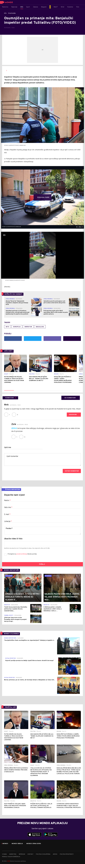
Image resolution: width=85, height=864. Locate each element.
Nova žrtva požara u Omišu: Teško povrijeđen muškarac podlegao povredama (63, 379)
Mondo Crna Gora (33, 844)
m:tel (8, 861)
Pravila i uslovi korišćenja (11, 857)
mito (7, 327)
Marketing (12, 854)
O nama (4, 854)
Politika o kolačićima (43, 854)
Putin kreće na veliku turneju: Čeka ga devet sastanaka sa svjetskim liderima (14, 379)
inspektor (28, 327)
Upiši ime (7, 447)
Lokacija (8, 521)
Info (5, 13)
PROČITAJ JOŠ (10, 707)
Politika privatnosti (66, 854)
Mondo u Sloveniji (11, 634)
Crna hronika (12, 13)
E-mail (7, 514)
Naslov (7, 500)
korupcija (17, 327)
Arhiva (55, 854)
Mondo (5, 844)
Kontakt (30, 854)
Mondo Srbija (17, 844)
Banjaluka (40, 327)
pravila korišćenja (21, 554)
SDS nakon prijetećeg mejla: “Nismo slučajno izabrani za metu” (38, 378)
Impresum (22, 854)
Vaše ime (8, 507)
